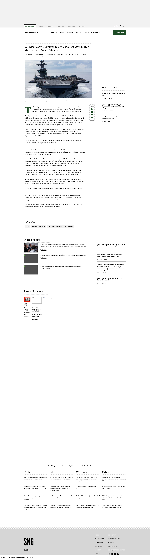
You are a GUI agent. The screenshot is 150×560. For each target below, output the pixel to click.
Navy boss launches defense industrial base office (111, 118)
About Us (27, 549)
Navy (27, 227)
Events (62, 32)
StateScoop (72, 26)
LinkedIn (115, 553)
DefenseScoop (30, 26)
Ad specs (111, 542)
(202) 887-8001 (112, 546)
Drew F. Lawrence (104, 249)
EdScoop (82, 26)
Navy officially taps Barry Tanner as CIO (113, 94)
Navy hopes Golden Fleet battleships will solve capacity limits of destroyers (110, 255)
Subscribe (120, 32)
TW (112, 553)
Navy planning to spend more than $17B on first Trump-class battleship (63, 255)
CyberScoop (61, 26)
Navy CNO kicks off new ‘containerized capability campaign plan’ (60, 266)
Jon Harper (107, 121)
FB (109, 553)
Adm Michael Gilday (54, 227)
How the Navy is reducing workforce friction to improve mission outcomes (27, 311)
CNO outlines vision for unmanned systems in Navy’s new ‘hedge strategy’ (111, 245)
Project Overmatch (38, 227)
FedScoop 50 (95, 32)
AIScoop (41, 26)
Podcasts (70, 32)
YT (117, 553)
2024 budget (68, 227)
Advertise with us (114, 538)
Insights (86, 32)
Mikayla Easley (108, 98)
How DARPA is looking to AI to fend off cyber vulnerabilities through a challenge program (37, 313)
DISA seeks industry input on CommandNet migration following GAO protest (113, 106)
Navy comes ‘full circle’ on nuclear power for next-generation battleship (62, 244)
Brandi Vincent (30, 57)
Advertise (115, 26)
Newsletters (112, 535)
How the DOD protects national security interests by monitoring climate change (70, 466)
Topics (53, 32)
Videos (78, 32)
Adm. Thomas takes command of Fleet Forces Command (109, 279)
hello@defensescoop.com (117, 550)
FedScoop (50, 26)
